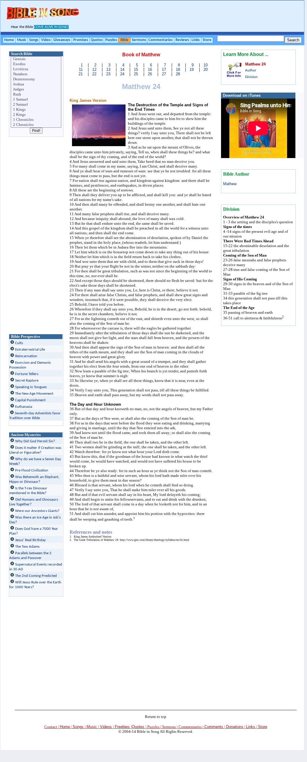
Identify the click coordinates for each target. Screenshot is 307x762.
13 (108, 69)
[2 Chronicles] (36, 124)
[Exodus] (36, 64)
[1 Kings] (36, 109)
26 (150, 74)
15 (136, 69)
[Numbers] (36, 74)
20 (205, 69)
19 (191, 69)
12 (94, 69)
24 (122, 74)
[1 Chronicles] (36, 119)
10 (205, 65)
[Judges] (36, 89)
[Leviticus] (36, 69)
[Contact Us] (243, 726)
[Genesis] (36, 59)
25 (136, 74)
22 (94, 74)
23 (108, 74)
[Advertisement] (191, 16)
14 (122, 69)
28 (178, 74)
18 (178, 69)
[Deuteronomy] (36, 79)
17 (164, 69)
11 (81, 69)
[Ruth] (36, 94)
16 (150, 69)
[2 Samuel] (36, 104)
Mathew (229, 184)
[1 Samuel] (36, 99)
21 (81, 74)
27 (164, 74)
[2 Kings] (36, 114)
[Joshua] (36, 84)
